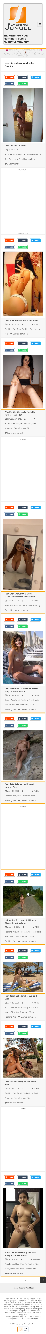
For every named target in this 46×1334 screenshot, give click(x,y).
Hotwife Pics (25, 423)
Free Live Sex (29, 54)
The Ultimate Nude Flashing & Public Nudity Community (16, 38)
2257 (25, 1316)
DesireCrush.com (33, 52)
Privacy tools (18, 1318)
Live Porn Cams (18, 54)
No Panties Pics (32, 1264)
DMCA (31, 1316)
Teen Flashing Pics (27, 159)
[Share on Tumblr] (22, 77)
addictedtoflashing (13, 154)
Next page (43, 1280)
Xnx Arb (29, 56)
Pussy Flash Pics (12, 1268)
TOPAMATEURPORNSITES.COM (29, 50)
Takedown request (32, 1318)
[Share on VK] (9, 84)
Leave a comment (20, 334)
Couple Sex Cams (23, 233)
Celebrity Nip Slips (26, 1288)
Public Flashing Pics (23, 700)
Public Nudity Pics (25, 1093)
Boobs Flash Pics (33, 154)
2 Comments (13, 163)
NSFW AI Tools (21, 56)
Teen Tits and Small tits (16, 145)
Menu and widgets (40, 26)
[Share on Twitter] (35, 77)
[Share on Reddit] (9, 77)
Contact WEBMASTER (13, 1316)
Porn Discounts (8, 54)
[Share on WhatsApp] (22, 84)
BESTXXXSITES (13, 50)
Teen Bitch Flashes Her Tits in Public (21, 320)
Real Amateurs (11, 159)
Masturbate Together (17, 52)
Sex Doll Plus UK (39, 54)
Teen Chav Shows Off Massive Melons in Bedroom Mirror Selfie (20, 595)
